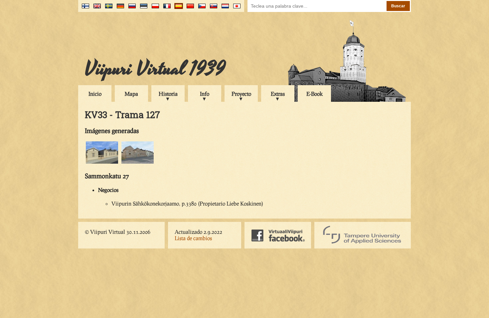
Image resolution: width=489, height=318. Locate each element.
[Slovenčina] (212, 8)
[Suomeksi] (84, 8)
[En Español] (177, 8)
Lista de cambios (193, 238)
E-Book (314, 93)
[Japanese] (235, 8)
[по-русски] (130, 8)
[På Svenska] (107, 8)
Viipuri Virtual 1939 (155, 68)
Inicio (94, 93)
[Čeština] (200, 8)
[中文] (189, 8)
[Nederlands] (224, 8)
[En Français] (165, 8)
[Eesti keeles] (142, 8)
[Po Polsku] (154, 8)
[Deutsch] (119, 8)
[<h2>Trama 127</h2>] (137, 162)
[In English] (95, 8)
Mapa (131, 93)
